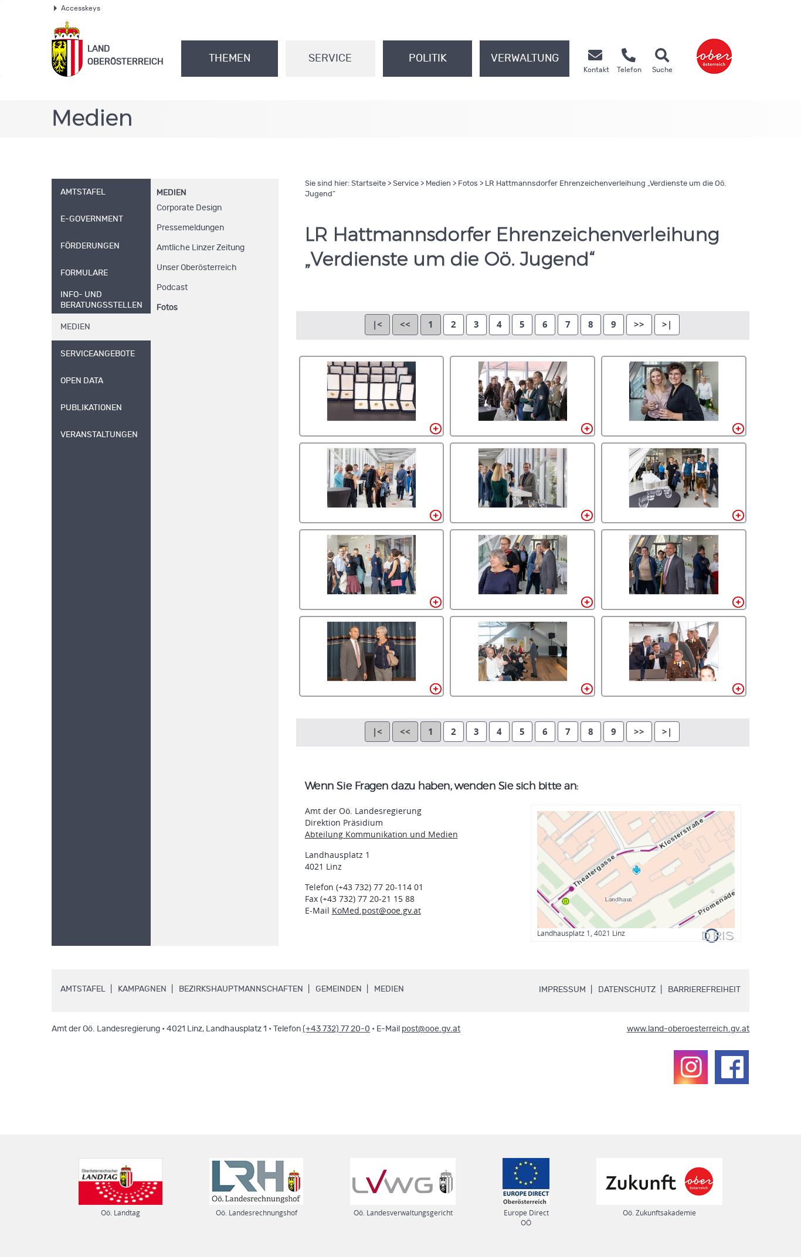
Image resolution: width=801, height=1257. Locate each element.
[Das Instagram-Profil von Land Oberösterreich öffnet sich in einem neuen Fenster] (690, 1067)
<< (405, 324)
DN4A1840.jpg (522, 569)
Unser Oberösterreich (197, 268)
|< (377, 324)
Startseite (368, 184)
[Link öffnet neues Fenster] (714, 49)
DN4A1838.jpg (371, 569)
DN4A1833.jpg (522, 482)
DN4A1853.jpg (673, 656)
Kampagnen (142, 989)
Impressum (562, 990)
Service (330, 58)
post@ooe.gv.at (431, 1029)
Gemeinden (338, 989)
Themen (229, 58)
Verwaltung (525, 58)
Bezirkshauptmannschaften (241, 989)
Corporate (189, 208)
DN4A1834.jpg (673, 482)
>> (639, 324)
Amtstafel (83, 989)
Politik (428, 58)
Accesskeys (80, 8)
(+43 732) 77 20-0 (336, 1029)
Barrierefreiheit (704, 990)
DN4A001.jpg (371, 396)
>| (667, 324)
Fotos (167, 308)
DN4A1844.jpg (371, 656)
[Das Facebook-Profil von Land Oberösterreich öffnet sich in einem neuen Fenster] (731, 1067)
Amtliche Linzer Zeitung (201, 248)
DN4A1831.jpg (673, 396)
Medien (171, 193)
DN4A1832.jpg (371, 482)
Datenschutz (627, 990)
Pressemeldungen (190, 228)
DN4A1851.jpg (522, 656)
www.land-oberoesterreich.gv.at (688, 1029)
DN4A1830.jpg (522, 396)
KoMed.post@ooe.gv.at (376, 910)
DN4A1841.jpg (673, 569)
